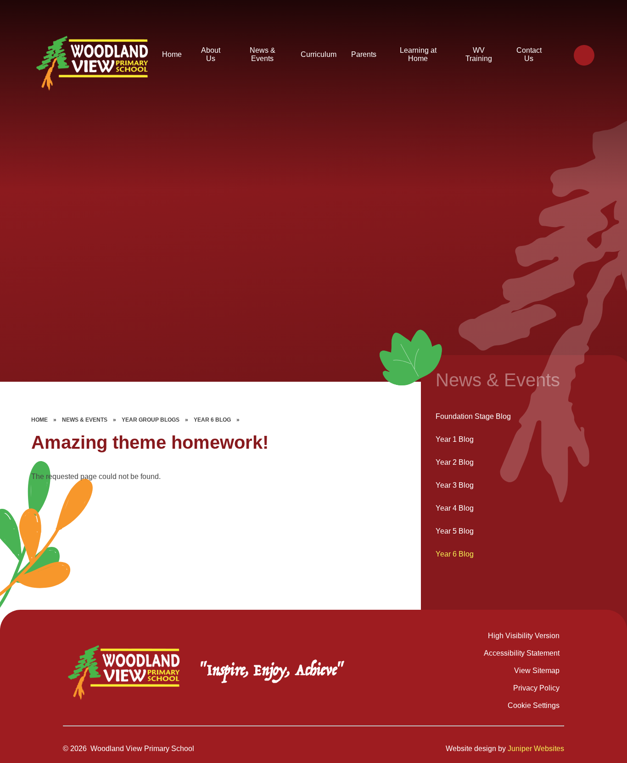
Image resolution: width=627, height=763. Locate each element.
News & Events (84, 420)
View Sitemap (537, 670)
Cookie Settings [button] (534, 705)
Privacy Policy (536, 688)
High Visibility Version (524, 636)
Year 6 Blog (212, 420)
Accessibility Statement (522, 653)
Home (39, 420)
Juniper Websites (536, 748)
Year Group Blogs (150, 420)
